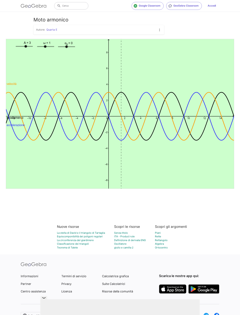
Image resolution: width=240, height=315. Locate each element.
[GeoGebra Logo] (33, 6)
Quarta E (51, 29)
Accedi (212, 5)
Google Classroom (149, 5)
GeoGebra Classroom (186, 5)
